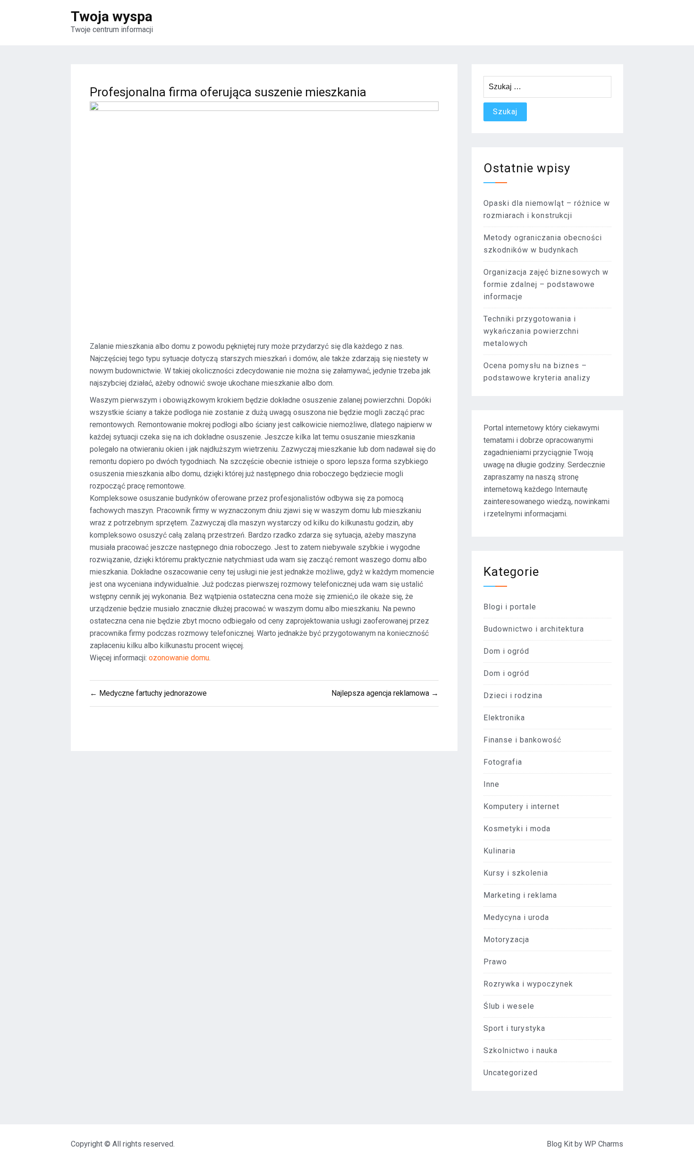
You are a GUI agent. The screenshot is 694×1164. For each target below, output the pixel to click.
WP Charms (603, 1143)
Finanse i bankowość (522, 739)
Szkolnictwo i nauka (520, 1050)
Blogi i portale (509, 606)
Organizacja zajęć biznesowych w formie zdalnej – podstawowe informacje (546, 284)
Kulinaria (499, 850)
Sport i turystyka (514, 1028)
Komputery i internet (521, 806)
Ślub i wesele (508, 1006)
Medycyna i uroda (516, 917)
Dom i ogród (506, 651)
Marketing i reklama (520, 895)
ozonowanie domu (179, 657)
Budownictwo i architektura (533, 628)
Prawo (495, 961)
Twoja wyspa (111, 16)
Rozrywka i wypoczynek (528, 983)
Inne (491, 784)
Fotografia (502, 762)
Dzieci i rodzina (512, 695)
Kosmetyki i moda (516, 828)
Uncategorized (510, 1072)
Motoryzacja (506, 939)
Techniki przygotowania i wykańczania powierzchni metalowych (531, 331)
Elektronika (504, 717)
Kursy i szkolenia (515, 873)
